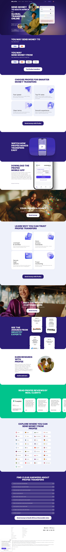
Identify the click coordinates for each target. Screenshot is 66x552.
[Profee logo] (14, 1)
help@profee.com (50, 21)
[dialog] (6, 545)
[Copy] (28, 483)
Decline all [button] (9, 548)
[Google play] (52, 528)
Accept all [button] (3, 548)
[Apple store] (46, 528)
